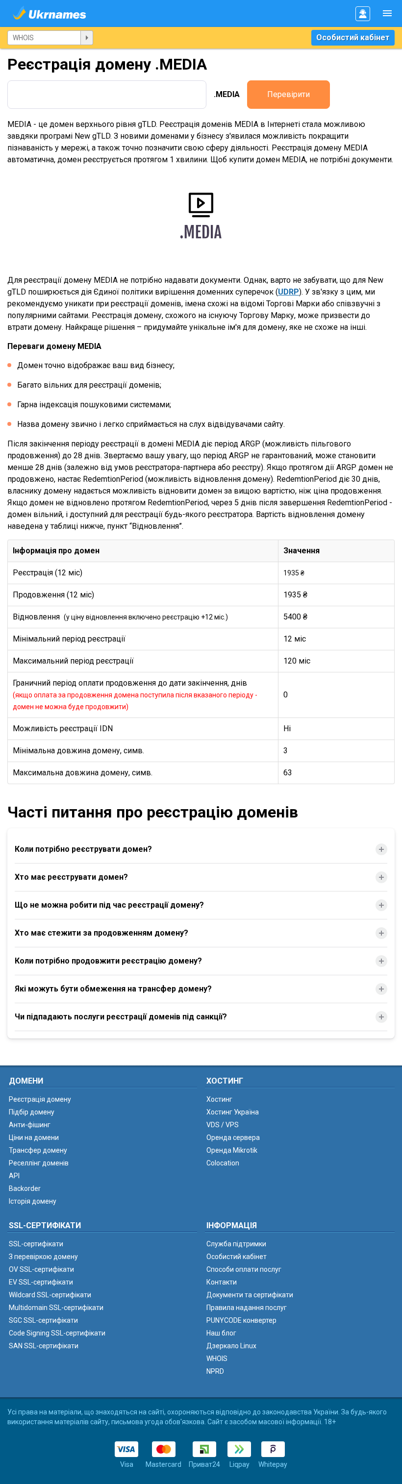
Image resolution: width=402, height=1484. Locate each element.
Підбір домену (31, 1112)
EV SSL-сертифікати (41, 1282)
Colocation (222, 1163)
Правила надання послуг (246, 1307)
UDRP (288, 292)
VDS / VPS (222, 1125)
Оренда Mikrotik (231, 1150)
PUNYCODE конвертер (241, 1320)
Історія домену (32, 1201)
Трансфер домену (38, 1150)
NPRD (215, 1371)
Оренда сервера (233, 1137)
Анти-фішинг (29, 1125)
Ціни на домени (34, 1137)
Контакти (221, 1282)
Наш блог (221, 1333)
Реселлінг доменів (39, 1163)
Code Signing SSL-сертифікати (57, 1333)
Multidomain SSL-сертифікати (56, 1307)
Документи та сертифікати (249, 1295)
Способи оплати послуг (243, 1269)
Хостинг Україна (232, 1112)
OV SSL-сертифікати (41, 1269)
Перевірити (288, 94)
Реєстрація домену (40, 1099)
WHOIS (216, 1358)
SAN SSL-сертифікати (43, 1346)
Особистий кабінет (353, 37)
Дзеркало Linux (231, 1346)
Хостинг (219, 1099)
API (14, 1176)
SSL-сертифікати (36, 1244)
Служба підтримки (236, 1244)
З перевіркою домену (43, 1257)
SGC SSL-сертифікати (43, 1320)
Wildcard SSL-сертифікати (50, 1295)
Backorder (25, 1188)
